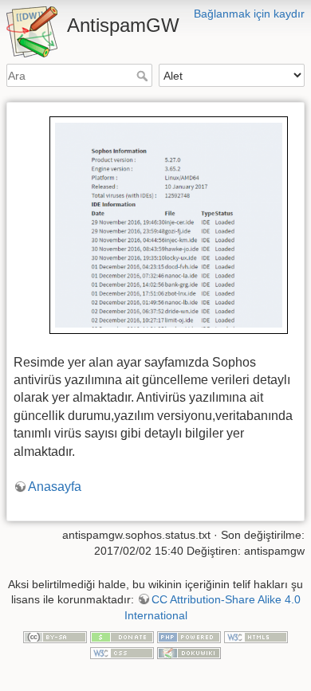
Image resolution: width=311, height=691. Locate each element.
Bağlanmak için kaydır (249, 13)
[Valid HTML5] (256, 636)
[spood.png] (169, 224)
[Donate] (122, 636)
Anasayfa (54, 486)
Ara (144, 75)
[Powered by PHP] (189, 636)
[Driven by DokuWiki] (189, 652)
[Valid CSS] (122, 652)
